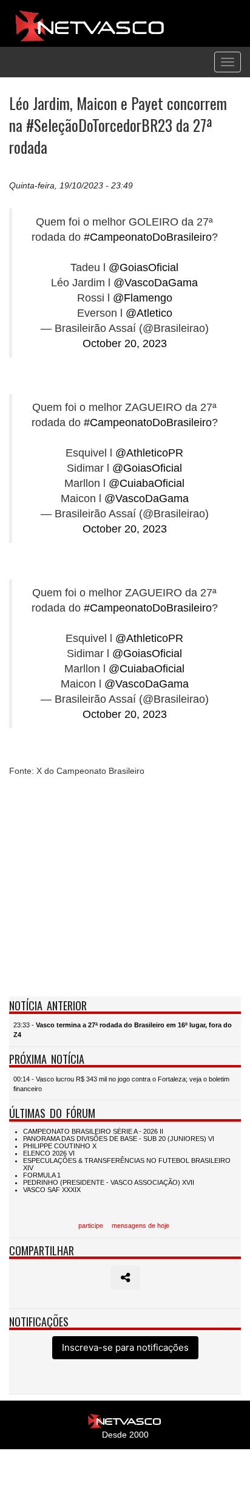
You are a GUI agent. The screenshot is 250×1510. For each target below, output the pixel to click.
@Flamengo (142, 298)
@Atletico (149, 313)
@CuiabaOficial (146, 483)
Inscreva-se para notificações (125, 1347)
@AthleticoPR (149, 453)
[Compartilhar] (125, 1278)
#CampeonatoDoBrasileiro (148, 237)
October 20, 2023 (125, 343)
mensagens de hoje (140, 1225)
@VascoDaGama (155, 283)
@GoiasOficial (143, 267)
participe (90, 1225)
